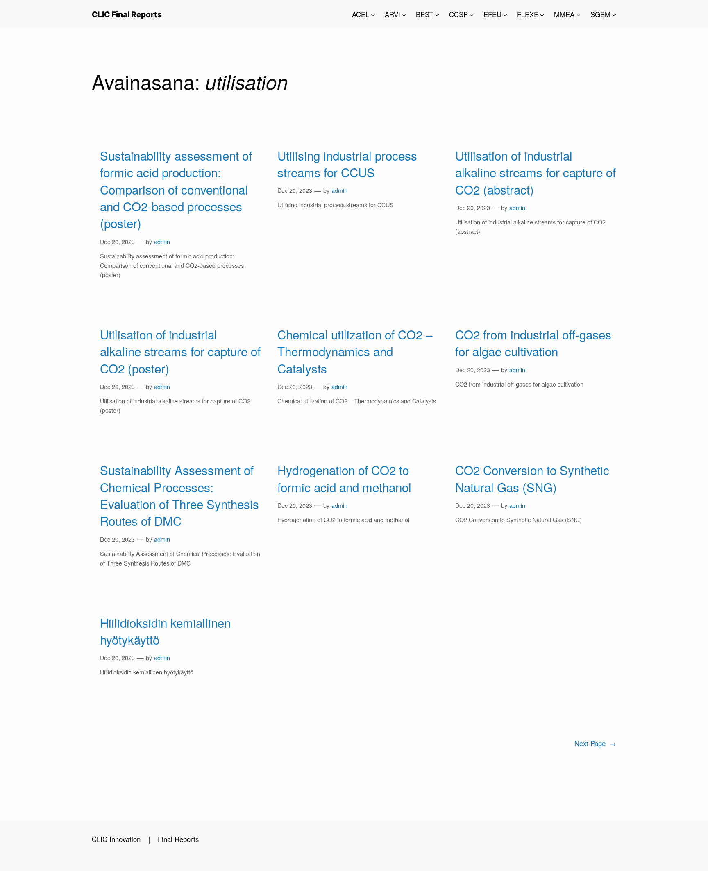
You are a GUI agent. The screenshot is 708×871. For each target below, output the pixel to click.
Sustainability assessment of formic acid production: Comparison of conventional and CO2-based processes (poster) (176, 189)
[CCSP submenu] (472, 14)
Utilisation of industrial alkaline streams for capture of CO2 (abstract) (535, 172)
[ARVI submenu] (404, 14)
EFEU (492, 14)
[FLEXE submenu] (542, 14)
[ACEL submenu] (373, 14)
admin (162, 241)
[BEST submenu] (437, 14)
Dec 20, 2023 (117, 241)
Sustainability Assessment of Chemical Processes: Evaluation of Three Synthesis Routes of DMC (179, 495)
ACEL (360, 14)
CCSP (458, 14)
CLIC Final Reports (127, 14)
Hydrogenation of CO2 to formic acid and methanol (344, 478)
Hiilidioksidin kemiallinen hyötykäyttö (165, 631)
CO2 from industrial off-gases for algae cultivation (533, 343)
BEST (424, 14)
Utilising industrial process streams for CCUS (347, 164)
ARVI (392, 14)
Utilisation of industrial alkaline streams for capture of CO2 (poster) (180, 351)
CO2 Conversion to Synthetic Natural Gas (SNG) (532, 478)
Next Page (595, 743)
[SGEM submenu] (614, 14)
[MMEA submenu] (578, 14)
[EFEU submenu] (505, 14)
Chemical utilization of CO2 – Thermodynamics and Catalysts (354, 351)
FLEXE (527, 14)
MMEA (564, 14)
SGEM (600, 14)
